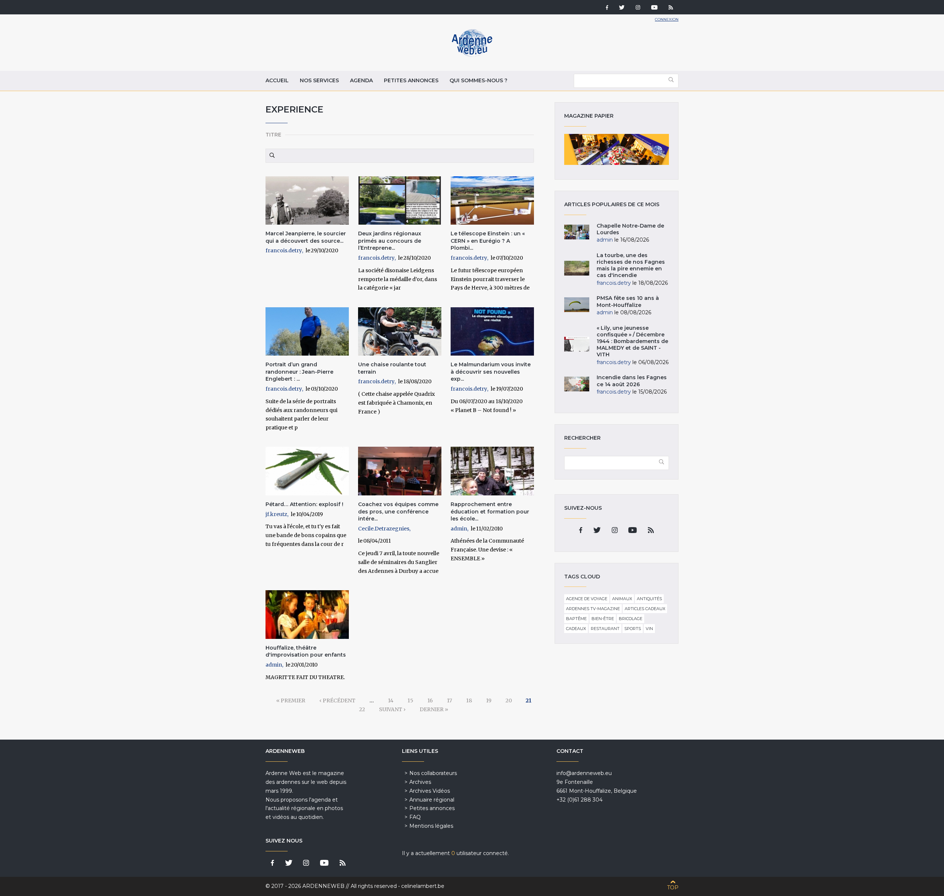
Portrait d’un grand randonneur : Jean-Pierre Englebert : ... (299, 371)
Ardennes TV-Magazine (593, 608)
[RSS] (671, 8)
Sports (632, 628)
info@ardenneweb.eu (584, 773)
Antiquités (649, 598)
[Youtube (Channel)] (654, 8)
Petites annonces (411, 80)
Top (672, 887)
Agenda (361, 80)
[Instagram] (638, 8)
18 (469, 700)
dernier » (434, 709)
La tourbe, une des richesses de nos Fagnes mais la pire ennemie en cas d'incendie (631, 265)
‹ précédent (337, 700)
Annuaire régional (431, 799)
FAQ (415, 817)
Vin (649, 628)
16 (430, 700)
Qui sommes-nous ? (478, 80)
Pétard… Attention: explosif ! (304, 504)
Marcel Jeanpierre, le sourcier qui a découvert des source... (306, 237)
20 (509, 700)
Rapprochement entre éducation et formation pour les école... (490, 511)
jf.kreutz (276, 514)
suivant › (392, 709)
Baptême (576, 618)
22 (362, 709)
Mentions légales (431, 826)
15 (410, 700)
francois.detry (284, 250)
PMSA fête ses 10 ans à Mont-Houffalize (628, 301)
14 (390, 700)
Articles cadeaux (645, 608)
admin (459, 528)
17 (449, 700)
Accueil (277, 80)
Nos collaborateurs (433, 773)
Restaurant (605, 628)
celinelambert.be (422, 886)
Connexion (666, 19)
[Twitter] (621, 8)
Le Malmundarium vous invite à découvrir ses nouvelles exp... (491, 371)
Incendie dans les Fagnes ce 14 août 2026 (632, 380)
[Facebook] (607, 8)
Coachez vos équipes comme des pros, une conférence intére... (398, 511)
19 (489, 700)
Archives (420, 782)
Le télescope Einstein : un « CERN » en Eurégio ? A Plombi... (488, 240)
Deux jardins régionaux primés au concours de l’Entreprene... (389, 240)
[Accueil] (472, 55)
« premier (290, 700)
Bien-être (602, 618)
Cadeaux (576, 628)
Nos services (319, 80)
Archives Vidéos (429, 791)
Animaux (622, 598)
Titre (273, 134)
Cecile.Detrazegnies (383, 528)
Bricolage (630, 618)
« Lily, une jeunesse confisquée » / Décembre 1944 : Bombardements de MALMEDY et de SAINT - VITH (632, 341)
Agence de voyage (586, 598)
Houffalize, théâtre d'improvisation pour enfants (306, 651)
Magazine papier (616, 149)
